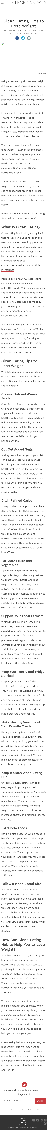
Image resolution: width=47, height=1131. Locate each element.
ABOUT (13, 1109)
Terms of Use (23, 1125)
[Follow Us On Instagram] (41, 1120)
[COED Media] (9, 1123)
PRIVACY (30, 1109)
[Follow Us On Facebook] (33, 1120)
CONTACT (21, 1109)
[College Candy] (23, 2)
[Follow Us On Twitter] (37, 1120)
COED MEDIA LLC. (17, 1127)
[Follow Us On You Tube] (45, 1120)
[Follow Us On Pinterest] (45, 1123)
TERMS (37, 1109)
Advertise (23, 1118)
